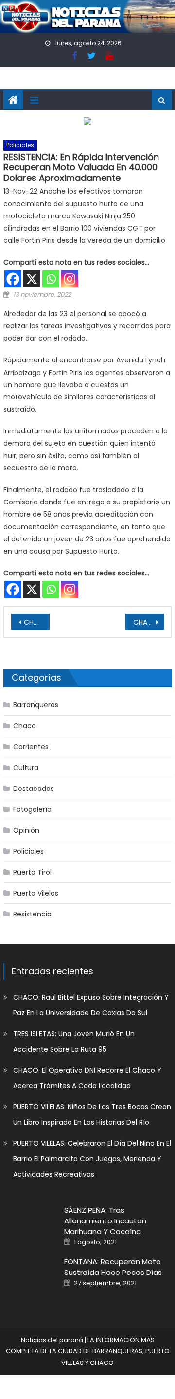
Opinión (26, 830)
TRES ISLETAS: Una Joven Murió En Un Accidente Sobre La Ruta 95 (74, 1041)
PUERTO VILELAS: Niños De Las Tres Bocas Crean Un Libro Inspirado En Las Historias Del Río (92, 1114)
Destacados (33, 788)
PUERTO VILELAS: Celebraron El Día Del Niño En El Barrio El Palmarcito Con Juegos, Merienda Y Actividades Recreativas (92, 1158)
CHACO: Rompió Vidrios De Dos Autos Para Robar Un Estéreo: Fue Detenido (148, 622)
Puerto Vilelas (35, 893)
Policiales (20, 145)
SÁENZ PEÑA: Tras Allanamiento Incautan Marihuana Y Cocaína (105, 1221)
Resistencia (32, 914)
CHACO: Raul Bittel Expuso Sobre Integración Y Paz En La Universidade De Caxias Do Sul (91, 1005)
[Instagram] (69, 278)
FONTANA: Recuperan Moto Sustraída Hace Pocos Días (113, 1266)
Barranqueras (35, 705)
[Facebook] (12, 278)
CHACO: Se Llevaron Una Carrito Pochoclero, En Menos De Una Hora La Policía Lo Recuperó (36, 622)
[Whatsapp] (50, 278)
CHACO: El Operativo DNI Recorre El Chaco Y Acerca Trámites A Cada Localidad (87, 1078)
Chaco (24, 726)
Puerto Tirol (32, 872)
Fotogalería (32, 809)
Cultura (25, 767)
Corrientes (31, 747)
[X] (31, 278)
